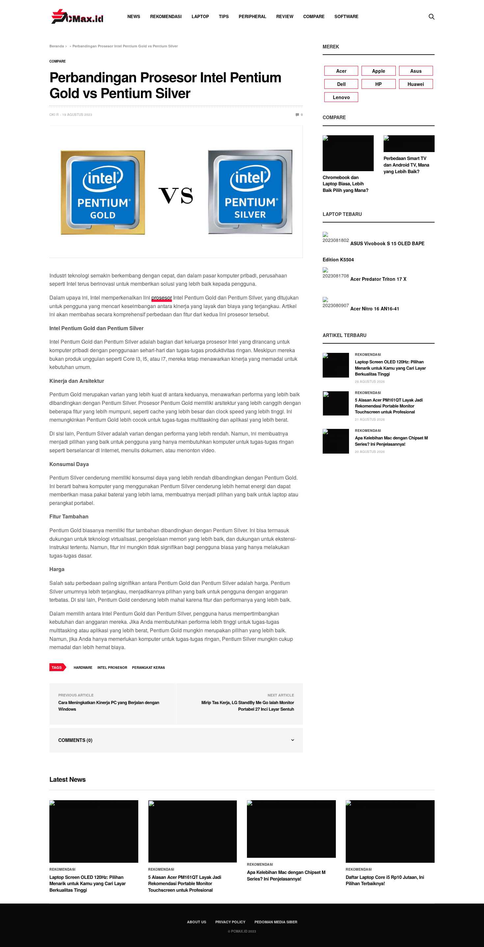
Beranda (56, 45)
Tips (224, 16)
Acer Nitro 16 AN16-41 (374, 308)
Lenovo (341, 97)
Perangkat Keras (148, 667)
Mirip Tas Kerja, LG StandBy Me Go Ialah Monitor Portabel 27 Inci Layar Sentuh (248, 705)
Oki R (54, 114)
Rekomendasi (166, 16)
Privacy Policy (230, 921)
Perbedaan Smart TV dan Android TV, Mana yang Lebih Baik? (406, 164)
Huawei (416, 84)
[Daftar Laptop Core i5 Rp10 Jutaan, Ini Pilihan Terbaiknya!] (390, 831)
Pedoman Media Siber (276, 921)
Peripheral (252, 16)
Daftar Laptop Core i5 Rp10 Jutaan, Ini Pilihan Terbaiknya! (385, 880)
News (133, 16)
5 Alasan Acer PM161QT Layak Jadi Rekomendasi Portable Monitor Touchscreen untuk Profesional (389, 406)
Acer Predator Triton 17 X (378, 279)
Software (347, 16)
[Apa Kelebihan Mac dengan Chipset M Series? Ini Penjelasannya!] (336, 441)
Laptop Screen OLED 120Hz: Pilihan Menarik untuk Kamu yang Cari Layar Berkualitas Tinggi (390, 367)
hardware (83, 667)
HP (378, 84)
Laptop (200, 16)
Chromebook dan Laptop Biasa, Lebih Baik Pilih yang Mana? (345, 184)
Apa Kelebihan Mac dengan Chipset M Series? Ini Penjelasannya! (391, 440)
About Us (196, 921)
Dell (341, 84)
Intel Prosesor (112, 667)
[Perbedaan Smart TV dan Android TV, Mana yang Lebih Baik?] (409, 143)
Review (284, 16)
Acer (341, 70)
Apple (378, 70)
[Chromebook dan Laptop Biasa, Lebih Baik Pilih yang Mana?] (348, 153)
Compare (314, 16)
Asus (416, 70)
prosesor (161, 297)
